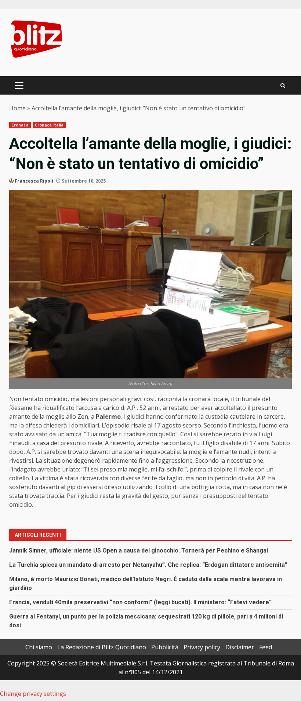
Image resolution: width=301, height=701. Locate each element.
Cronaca (20, 125)
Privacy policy (202, 647)
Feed (265, 647)
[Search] (282, 85)
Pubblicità (164, 647)
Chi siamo (38, 647)
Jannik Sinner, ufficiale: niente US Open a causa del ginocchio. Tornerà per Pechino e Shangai (138, 550)
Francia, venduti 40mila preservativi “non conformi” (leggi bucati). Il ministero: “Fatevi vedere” (140, 602)
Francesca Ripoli (34, 181)
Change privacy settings (33, 694)
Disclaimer (239, 647)
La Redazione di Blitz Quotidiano (101, 647)
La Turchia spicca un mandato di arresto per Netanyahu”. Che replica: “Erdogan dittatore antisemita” (148, 564)
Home (17, 108)
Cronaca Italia (49, 125)
